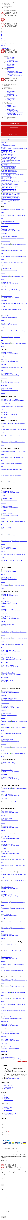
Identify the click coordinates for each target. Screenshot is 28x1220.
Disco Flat (2, 259)
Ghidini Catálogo (8, 1085)
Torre (2, 478)
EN (1, 32)
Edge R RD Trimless (4, 662)
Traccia (2, 973)
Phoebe (2, 409)
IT (1, 34)
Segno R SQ (3, 606)
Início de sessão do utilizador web (15, 72)
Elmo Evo (2, 346)
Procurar (3, 45)
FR (1, 35)
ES (1, 38)
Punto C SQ (3, 582)
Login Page (6, 118)
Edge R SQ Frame (4, 669)
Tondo (2, 265)
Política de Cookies (8, 1100)
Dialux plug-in (7, 1088)
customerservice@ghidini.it (13, 1078)
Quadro (2, 279)
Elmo (2, 340)
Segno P (2, 212)
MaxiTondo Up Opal (4, 1021)
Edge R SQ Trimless (4, 677)
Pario (2, 736)
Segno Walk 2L (3, 848)
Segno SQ (2, 883)
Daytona (2, 931)
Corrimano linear (4, 766)
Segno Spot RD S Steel (5, 703)
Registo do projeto (11, 74)
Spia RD (2, 557)
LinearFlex (3, 804)
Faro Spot (2, 750)
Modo (2, 466)
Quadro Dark (3, 286)
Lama (2, 484)
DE (1, 36)
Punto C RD (3, 574)
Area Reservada (8, 103)
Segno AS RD (3, 510)
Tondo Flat (3, 292)
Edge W (2, 460)
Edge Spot (2, 730)
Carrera (2, 924)
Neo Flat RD (3, 830)
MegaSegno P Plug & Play (5, 403)
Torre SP (2, 1007)
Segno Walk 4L (3, 856)
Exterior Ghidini (11, 57)
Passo (2, 537)
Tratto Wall (3, 791)
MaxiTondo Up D (4, 1043)
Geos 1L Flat (3, 815)
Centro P (2, 218)
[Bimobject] (7, 1134)
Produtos (6, 56)
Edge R (2, 647)
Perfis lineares (10, 60)
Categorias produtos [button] (5, 139)
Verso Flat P (3, 327)
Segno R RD (3, 598)
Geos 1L (2, 862)
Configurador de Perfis (14, 134)
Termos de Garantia (8, 1114)
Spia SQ (2, 563)
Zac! (1, 312)
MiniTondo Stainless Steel (5, 241)
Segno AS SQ (3, 518)
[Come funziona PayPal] (14, 1146)
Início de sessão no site (12, 71)
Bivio (2, 472)
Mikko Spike (3, 393)
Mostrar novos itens (14, 127)
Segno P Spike (3, 356)
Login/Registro (7, 68)
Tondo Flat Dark (4, 300)
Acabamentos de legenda (10, 2)
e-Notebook (7, 1108)
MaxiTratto (3, 953)
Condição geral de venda (10, 1113)
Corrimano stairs (4, 774)
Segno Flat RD (3, 495)
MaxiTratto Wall (4, 798)
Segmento (2, 247)
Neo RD (2, 905)
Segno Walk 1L (3, 841)
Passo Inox (3, 544)
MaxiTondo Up (3, 1036)
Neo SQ (2, 911)
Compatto (2, 454)
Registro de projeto (11, 106)
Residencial (14, 131)
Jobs (5, 8)
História (6, 1097)
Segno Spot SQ (3, 710)
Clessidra (2, 333)
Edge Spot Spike (4, 385)
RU (1, 39)
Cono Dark (3, 306)
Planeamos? (7, 4)
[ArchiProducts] (7, 1132)
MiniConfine (3, 961)
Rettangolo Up (3, 1028)
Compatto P (3, 320)
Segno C (2, 438)
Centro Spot (3, 718)
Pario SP (2, 1001)
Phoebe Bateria (3, 417)
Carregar (6, 7)
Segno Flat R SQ (4, 621)
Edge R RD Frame (4, 654)
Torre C (2, 588)
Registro (3, 1217)
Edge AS (2, 524)
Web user (9, 105)
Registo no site (10, 69)
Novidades (6, 62)
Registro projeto (8, 1110)
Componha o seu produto (10, 10)
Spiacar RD (3, 918)
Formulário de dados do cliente (14, 75)
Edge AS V (3, 531)
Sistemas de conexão (4, 1061)
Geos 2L (2, 868)
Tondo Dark (3, 273)
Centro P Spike (3, 364)
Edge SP (2, 989)
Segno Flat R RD (4, 613)
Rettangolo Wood (4, 233)
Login (2, 1185)
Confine (2, 967)
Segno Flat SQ (3, 503)
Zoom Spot (3, 724)
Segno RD (2, 877)
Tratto (2, 947)
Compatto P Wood (4, 226)
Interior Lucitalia (11, 58)
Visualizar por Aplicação (14, 123)
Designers (6, 3)
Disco (2, 253)
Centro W (2, 432)
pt (1, 31)
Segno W (2, 426)
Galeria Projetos (8, 6)
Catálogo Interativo (8, 1107)
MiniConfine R (3, 684)
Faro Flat (2, 756)
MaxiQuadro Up (4, 1051)
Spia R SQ (3, 641)
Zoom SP (2, 995)
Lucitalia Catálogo (8, 1087)
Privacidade (6, 1098)
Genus (2, 370)
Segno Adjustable (4, 628)
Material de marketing (12, 61)
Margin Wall (3, 551)
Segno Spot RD (3, 695)
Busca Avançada (5, 48)
